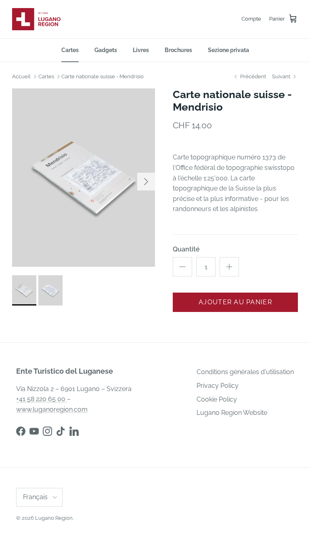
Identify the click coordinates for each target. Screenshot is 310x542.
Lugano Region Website (232, 412)
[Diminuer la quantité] (182, 266)
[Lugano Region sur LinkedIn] (74, 431)
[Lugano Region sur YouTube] (34, 431)
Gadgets (105, 50)
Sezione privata (228, 50)
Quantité (186, 249)
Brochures (178, 50)
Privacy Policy (218, 385)
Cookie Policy (217, 399)
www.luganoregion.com (52, 409)
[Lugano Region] (36, 19)
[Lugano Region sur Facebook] (20, 431)
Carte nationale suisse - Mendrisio (102, 76)
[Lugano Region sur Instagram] (47, 431)
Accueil (21, 76)
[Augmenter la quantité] (229, 266)
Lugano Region (54, 518)
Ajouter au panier (235, 302)
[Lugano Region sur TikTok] (60, 431)
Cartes (70, 50)
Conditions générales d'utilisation (245, 372)
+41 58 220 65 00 (41, 399)
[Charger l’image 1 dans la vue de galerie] (83, 177)
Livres (141, 50)
